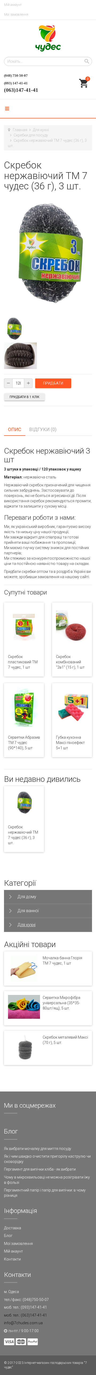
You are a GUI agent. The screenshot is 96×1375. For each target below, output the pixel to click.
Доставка (12, 1228)
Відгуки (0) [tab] (43, 429)
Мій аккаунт (13, 5)
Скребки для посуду (31, 135)
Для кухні (41, 130)
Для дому (26, 896)
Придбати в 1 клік (24, 397)
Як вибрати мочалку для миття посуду (37, 1148)
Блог (8, 1236)
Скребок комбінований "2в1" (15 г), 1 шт (70, 662)
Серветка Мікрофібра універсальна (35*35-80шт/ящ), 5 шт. (61, 1002)
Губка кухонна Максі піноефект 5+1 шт (70, 742)
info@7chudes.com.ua (23, 1323)
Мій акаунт (13, 1251)
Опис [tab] (14, 429)
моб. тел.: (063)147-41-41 (25, 1315)
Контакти (12, 1259)
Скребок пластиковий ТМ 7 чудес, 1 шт (23, 662)
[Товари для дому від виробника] (48, 38)
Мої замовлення (16, 14)
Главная (20, 130)
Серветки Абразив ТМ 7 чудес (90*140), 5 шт (24, 742)
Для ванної (28, 910)
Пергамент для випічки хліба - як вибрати (40, 1169)
